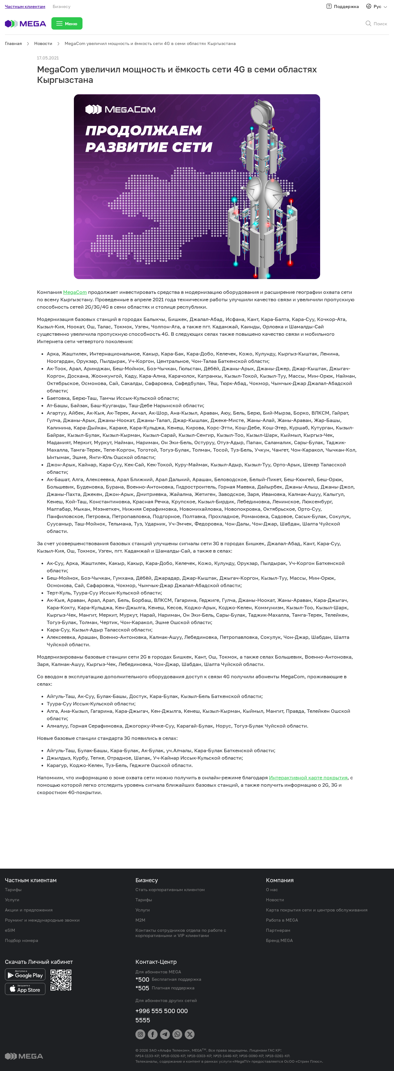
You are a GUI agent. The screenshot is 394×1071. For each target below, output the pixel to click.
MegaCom (75, 292)
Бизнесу (61, 6)
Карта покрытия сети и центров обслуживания (317, 909)
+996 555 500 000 (161, 1010)
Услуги (12, 899)
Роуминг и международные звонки (42, 920)
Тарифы (13, 889)
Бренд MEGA (279, 940)
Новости (43, 43)
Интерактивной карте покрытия (308, 777)
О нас (272, 889)
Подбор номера (21, 940)
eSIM (10, 930)
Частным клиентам (25, 6)
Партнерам (278, 930)
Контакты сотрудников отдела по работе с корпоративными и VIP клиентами (180, 932)
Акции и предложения (29, 909)
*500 (142, 979)
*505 (142, 988)
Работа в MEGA (282, 920)
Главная (13, 43)
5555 (142, 1020)
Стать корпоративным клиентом (170, 889)
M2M (140, 920)
